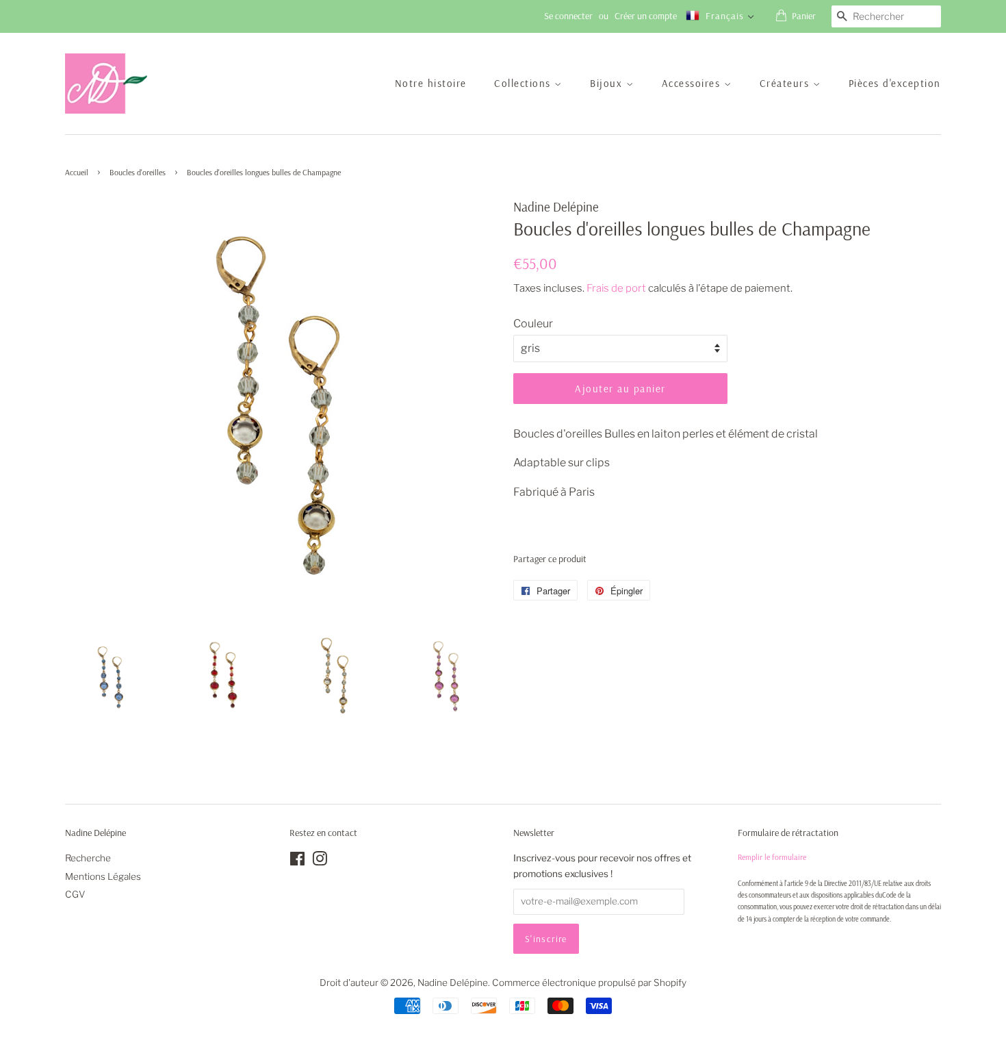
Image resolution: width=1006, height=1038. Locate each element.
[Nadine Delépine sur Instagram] (319, 861)
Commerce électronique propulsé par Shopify (589, 982)
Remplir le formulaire (772, 857)
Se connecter (568, 16)
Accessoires (693, 83)
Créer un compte (646, 16)
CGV (75, 894)
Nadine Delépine (452, 982)
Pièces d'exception (895, 83)
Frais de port (616, 288)
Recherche (88, 857)
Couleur (533, 323)
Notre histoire (431, 83)
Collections (524, 83)
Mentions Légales (103, 876)
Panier (804, 16)
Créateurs (786, 83)
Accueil (76, 172)
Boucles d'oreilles (137, 172)
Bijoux (608, 83)
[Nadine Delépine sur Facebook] (297, 861)
